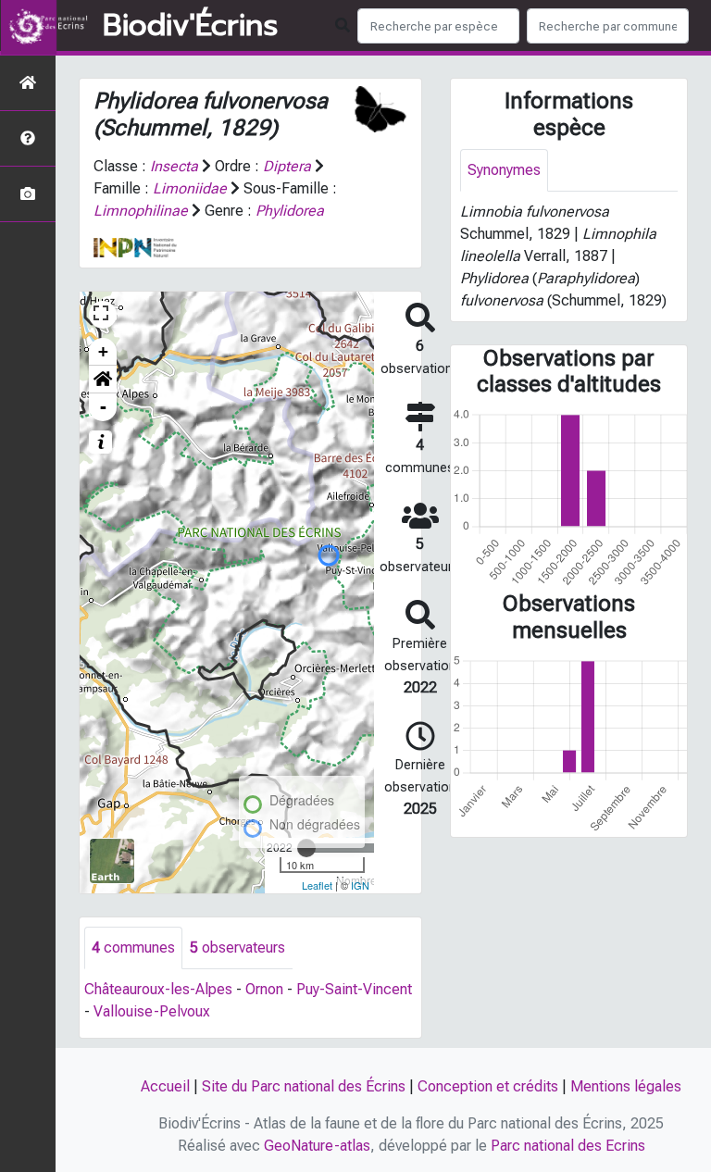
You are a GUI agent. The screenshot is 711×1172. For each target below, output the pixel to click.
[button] (103, 379)
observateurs (237, 947)
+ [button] (103, 351)
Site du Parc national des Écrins (303, 1086)
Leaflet (317, 885)
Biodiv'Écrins (190, 25)
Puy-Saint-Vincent (354, 989)
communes (133, 947)
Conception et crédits (488, 1086)
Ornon (264, 989)
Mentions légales (625, 1086)
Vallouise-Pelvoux (152, 1011)
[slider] (306, 848)
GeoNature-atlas (317, 1145)
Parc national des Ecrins (568, 1145)
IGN (360, 885)
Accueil (165, 1086)
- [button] (103, 407)
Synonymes (504, 170)
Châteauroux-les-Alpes (158, 989)
